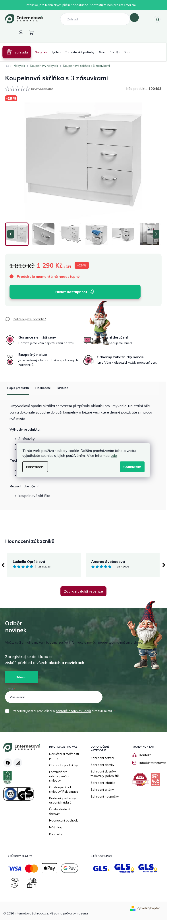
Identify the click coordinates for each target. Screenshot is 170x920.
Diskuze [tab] (62, 388)
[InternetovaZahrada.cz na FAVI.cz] (141, 781)
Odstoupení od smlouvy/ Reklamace (63, 789)
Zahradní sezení (102, 758)
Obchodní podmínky (63, 765)
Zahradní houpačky (105, 796)
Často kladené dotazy (59, 811)
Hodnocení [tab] (42, 388)
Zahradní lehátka (103, 783)
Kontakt (145, 755)
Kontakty (157, 19)
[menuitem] (17, 52)
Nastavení (35, 467)
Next (163, 565)
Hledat (134, 17)
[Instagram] (17, 762)
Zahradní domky (102, 765)
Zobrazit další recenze (83, 591)
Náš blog (55, 827)
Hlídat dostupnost (71, 292)
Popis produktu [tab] (18, 388)
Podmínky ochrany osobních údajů (62, 800)
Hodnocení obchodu (64, 820)
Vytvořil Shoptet (148, 908)
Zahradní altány (102, 790)
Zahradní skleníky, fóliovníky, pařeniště (105, 773)
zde (114, 455)
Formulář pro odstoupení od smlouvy (59, 776)
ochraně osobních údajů (73, 711)
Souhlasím (132, 467)
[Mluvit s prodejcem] (25, 319)
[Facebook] (7, 762)
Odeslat (21, 677)
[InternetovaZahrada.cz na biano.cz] (156, 781)
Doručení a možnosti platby (64, 756)
